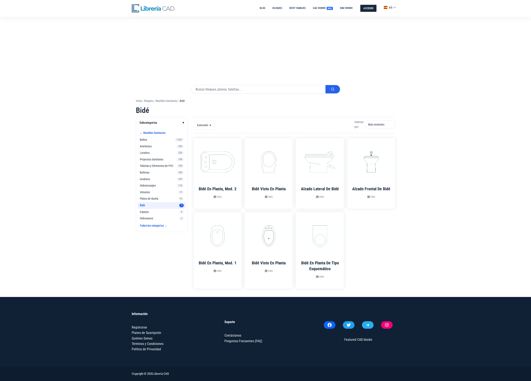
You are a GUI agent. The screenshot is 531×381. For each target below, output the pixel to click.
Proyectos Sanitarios (151, 159)
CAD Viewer (322, 8)
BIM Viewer (346, 8)
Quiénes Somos (142, 338)
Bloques (277, 8)
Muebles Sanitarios (167, 101)
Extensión (204, 125)
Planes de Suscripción (146, 333)
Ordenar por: (359, 124)
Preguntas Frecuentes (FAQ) (243, 341)
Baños (143, 139)
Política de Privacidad (146, 349)
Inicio (139, 101)
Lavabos (145, 152)
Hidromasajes (148, 185)
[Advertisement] (265, 48)
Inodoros (145, 179)
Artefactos (146, 146)
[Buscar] (332, 89)
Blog (262, 8)
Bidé (142, 205)
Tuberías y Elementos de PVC (156, 165)
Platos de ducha (149, 198)
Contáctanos (232, 335)
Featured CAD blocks (358, 340)
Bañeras (144, 172)
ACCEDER (368, 8)
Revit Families (297, 8)
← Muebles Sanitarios (153, 132)
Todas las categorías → (153, 225)
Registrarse (139, 327)
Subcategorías (161, 123)
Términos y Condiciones (147, 344)
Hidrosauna (146, 218)
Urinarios (145, 192)
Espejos (144, 212)
